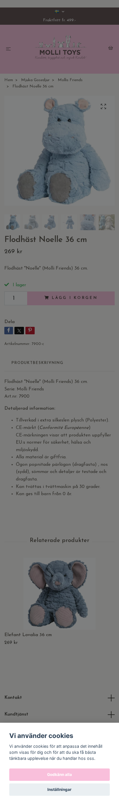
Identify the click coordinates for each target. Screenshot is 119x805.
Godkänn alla (59, 774)
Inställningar (59, 789)
